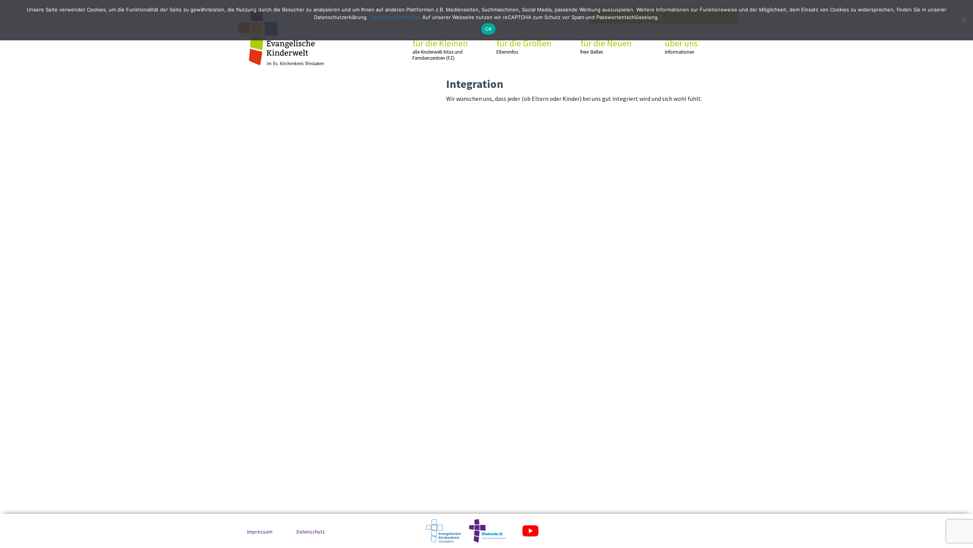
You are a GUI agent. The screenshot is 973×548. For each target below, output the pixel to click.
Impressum (260, 531)
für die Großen (523, 46)
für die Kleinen (440, 49)
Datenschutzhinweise (395, 17)
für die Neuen (606, 46)
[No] (963, 20)
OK (488, 29)
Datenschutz (310, 531)
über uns (681, 46)
